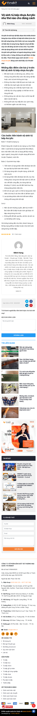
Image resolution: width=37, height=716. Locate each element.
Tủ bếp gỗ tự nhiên (9, 668)
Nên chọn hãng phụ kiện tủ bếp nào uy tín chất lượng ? (27, 385)
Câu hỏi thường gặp (13, 9)
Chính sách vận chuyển (10, 693)
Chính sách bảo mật (9, 690)
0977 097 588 (26, 582)
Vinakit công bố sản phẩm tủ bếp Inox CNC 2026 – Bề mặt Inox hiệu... (24, 466)
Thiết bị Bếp (6, 683)
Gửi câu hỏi (19, 549)
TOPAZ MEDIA (15, 713)
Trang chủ (4, 9)
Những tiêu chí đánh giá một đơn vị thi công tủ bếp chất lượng (26, 398)
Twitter (26, 301)
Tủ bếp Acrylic (7, 677)
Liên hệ (5, 652)
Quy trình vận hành (9, 650)
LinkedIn (26, 305)
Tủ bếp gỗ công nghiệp (10, 671)
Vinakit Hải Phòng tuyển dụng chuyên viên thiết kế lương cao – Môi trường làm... (25, 496)
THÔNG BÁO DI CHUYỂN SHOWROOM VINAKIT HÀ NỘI (25, 485)
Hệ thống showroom (9, 647)
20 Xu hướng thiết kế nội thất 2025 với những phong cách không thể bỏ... (25, 506)
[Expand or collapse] (33, 30)
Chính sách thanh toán (10, 696)
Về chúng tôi (7, 641)
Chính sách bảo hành (9, 699)
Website (18, 291)
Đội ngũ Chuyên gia (9, 644)
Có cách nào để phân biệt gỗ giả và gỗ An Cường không (27, 373)
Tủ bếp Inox (6, 663)
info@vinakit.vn (13, 630)
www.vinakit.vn (28, 711)
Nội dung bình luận (8, 317)
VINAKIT (9, 3)
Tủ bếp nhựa (7, 674)
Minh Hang (11, 24)
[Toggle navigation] (33, 3)
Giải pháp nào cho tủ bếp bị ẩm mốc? (26, 409)
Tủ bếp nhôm (7, 666)
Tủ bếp (5, 660)
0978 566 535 (15, 582)
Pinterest (31, 305)
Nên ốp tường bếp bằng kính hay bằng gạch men (26, 349)
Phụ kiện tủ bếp (8, 680)
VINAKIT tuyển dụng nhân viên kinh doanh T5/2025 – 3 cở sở (24, 475)
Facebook (31, 301)
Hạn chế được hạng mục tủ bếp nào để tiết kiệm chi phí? (27, 361)
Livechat (34, 711)
